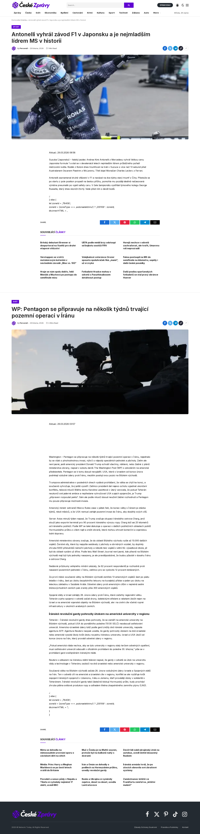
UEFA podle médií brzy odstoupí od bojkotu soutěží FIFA (99, 244)
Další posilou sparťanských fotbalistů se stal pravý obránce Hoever (140, 274)
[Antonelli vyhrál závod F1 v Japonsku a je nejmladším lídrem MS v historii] (100, 97)
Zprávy (17, 13)
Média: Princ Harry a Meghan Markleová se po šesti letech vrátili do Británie (56, 767)
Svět (38, 13)
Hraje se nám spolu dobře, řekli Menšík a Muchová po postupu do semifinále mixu (58, 274)
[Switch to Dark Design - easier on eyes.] (183, 5)
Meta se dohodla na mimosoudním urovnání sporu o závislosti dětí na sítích (57, 753)
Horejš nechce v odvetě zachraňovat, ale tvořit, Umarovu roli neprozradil (141, 245)
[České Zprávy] (31, 5)
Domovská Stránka (19, 20)
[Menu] (187, 5)
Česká (28, 13)
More (156, 13)
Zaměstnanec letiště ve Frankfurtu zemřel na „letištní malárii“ (139, 782)
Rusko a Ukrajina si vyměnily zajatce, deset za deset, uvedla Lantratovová (99, 782)
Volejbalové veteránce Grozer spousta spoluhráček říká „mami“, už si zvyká (100, 260)
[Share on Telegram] (175, 48)
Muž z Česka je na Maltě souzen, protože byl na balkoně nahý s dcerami (99, 753)
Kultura (100, 13)
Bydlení (64, 13)
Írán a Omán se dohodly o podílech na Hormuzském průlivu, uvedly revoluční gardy (100, 767)
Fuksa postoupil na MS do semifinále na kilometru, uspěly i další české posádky (140, 260)
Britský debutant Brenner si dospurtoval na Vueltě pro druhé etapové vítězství (58, 245)
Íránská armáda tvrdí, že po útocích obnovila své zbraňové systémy (140, 767)
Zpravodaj (165, 5)
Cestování (78, 13)
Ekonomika (50, 13)
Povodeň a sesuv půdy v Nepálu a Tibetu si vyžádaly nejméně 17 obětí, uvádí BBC (58, 782)
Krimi (90, 13)
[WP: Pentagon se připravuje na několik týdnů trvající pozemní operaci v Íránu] (100, 371)
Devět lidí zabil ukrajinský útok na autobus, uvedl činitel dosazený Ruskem (141, 753)
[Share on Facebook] (165, 48)
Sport (112, 13)
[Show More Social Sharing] (186, 48)
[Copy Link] (181, 48)
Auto (146, 13)
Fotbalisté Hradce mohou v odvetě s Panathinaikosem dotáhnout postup (96, 274)
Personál (24, 48)
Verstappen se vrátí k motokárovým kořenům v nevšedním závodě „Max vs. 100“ (58, 260)
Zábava (136, 13)
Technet (123, 13)
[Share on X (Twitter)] (170, 48)
